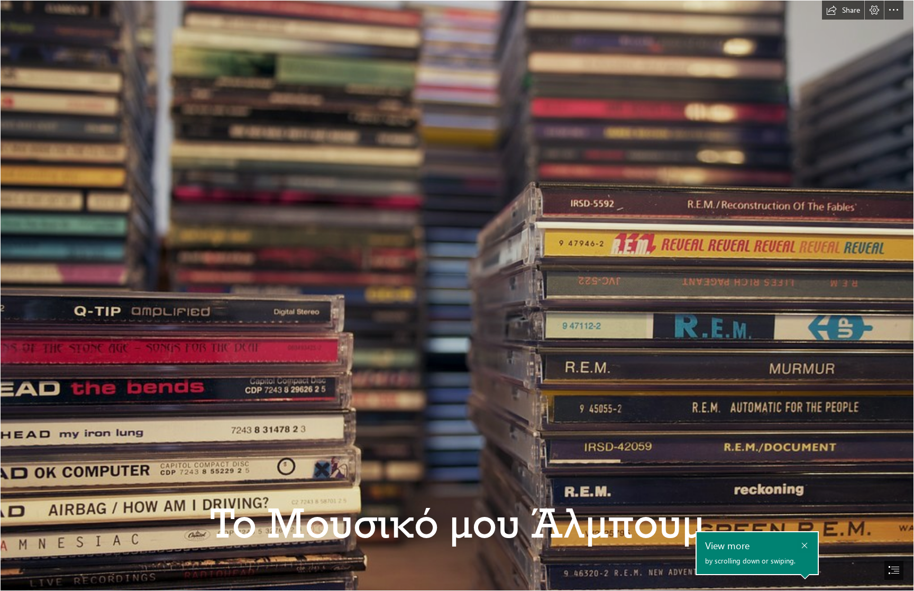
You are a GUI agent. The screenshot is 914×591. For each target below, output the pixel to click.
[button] (843, 10)
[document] (457, 295)
